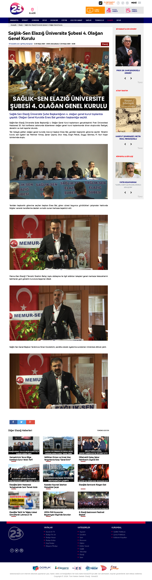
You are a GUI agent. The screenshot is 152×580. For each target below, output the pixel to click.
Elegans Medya (51, 546)
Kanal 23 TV (50, 532)
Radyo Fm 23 (51, 535)
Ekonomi (54, 20)
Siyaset (25, 20)
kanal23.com (15, 44)
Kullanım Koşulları (120, 537)
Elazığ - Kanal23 (91, 576)
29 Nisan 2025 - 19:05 (42, 44)
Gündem (35, 20)
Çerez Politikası (119, 535)
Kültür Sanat (76, 20)
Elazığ (110, 20)
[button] (125, 78)
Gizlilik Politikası (119, 532)
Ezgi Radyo (50, 543)
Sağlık (88, 20)
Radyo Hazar (51, 537)
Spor (44, 20)
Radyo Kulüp (50, 540)
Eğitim (64, 20)
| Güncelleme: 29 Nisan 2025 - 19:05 (62, 44)
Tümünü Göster (103, 430)
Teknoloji (99, 20)
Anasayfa (14, 20)
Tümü (140, 82)
